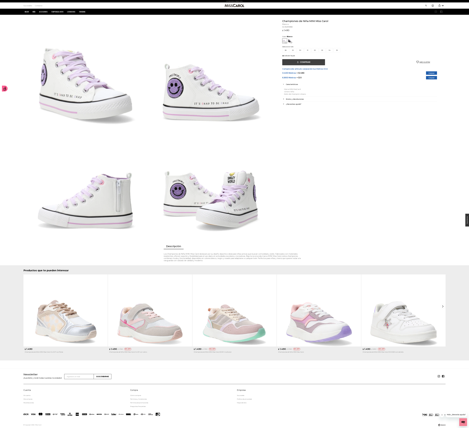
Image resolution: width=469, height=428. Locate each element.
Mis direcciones (28, 403)
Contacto (38, 6)
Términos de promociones (139, 403)
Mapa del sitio (241, 403)
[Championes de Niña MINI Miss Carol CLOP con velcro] (150, 310)
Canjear (431, 73)
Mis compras (27, 399)
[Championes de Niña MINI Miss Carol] (319, 310)
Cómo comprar (135, 395)
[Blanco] (284, 40)
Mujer (27, 11)
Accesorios (43, 11)
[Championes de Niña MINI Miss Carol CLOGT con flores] (65, 310)
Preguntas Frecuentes (138, 406)
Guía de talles (289, 56)
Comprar (305, 62)
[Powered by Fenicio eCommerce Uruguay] (442, 425)
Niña (33, 11)
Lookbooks (71, 11)
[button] (443, 306)
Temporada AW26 (57, 11)
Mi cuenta (26, 395)
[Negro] (290, 40)
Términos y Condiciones (138, 399)
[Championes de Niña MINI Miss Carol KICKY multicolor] (234, 310)
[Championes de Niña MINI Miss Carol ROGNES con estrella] (403, 310)
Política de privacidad (244, 399)
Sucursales (27, 6)
